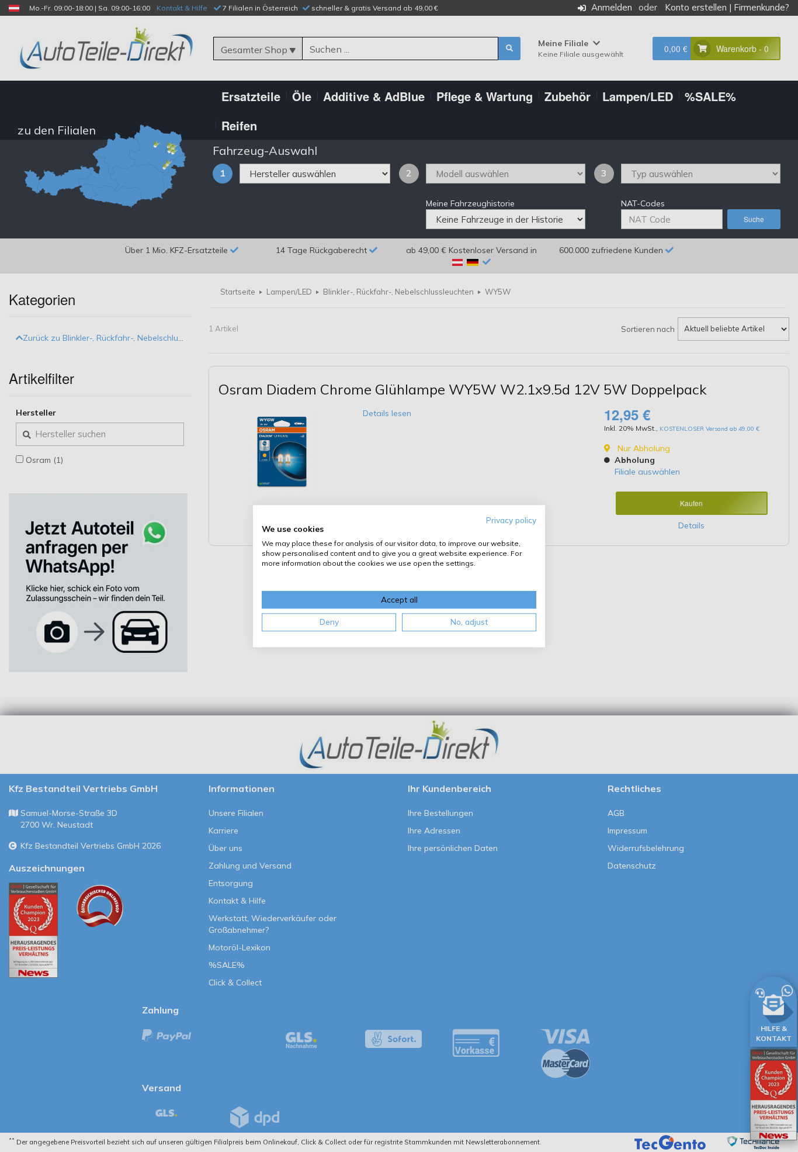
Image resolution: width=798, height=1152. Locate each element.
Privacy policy (511, 520)
